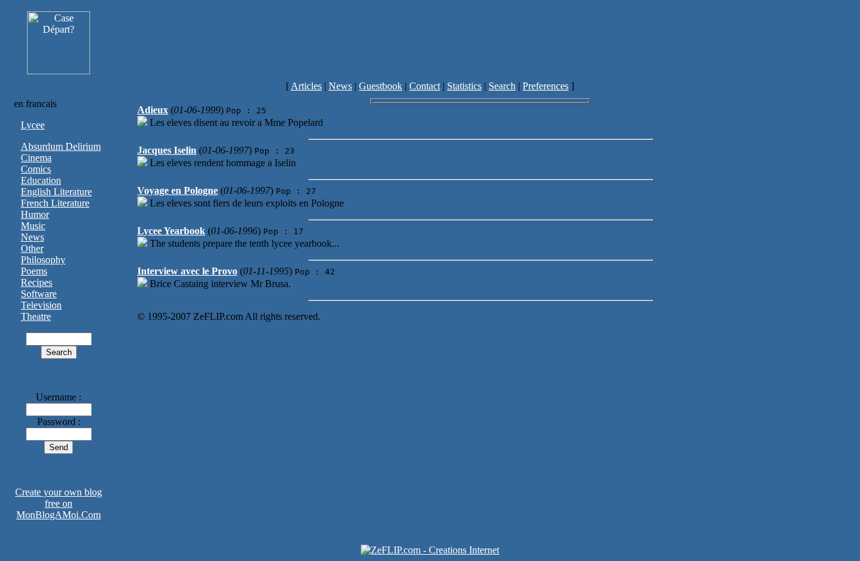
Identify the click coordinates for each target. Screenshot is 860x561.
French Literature (55, 203)
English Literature (56, 191)
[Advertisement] (480, 43)
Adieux (152, 110)
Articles (306, 86)
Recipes (36, 282)
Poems (34, 271)
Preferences (546, 86)
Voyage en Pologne (177, 190)
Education (41, 180)
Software (39, 293)
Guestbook (380, 86)
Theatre (36, 316)
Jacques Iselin (166, 150)
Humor (35, 214)
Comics (36, 169)
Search (502, 86)
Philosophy (43, 259)
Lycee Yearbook (171, 230)
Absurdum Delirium (61, 146)
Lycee (33, 125)
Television (41, 305)
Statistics (464, 86)
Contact (424, 86)
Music (33, 225)
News (340, 86)
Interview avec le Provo (187, 271)
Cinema (36, 157)
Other (32, 248)
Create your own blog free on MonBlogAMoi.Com (58, 503)
